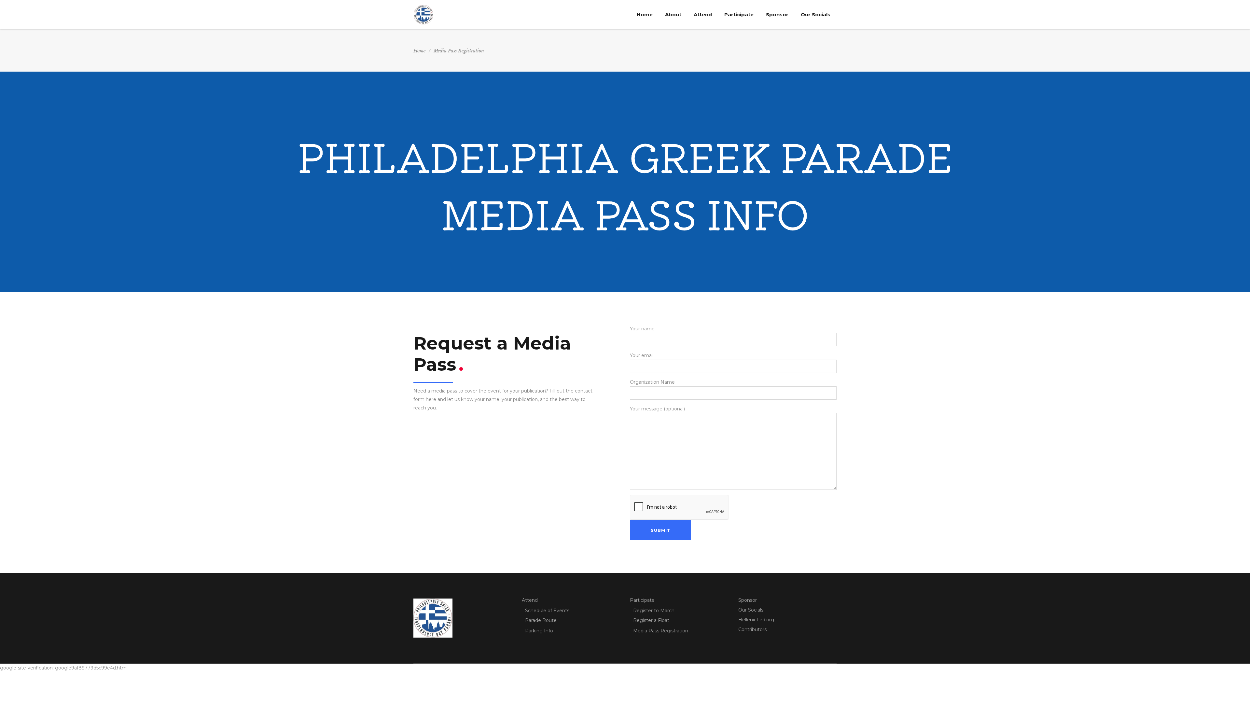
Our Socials (750, 610)
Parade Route (541, 620)
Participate (642, 600)
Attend (530, 600)
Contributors (752, 629)
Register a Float (651, 620)
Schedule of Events (547, 610)
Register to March (653, 610)
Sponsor (747, 600)
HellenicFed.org (756, 620)
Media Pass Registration (660, 631)
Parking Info (539, 631)
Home (419, 51)
